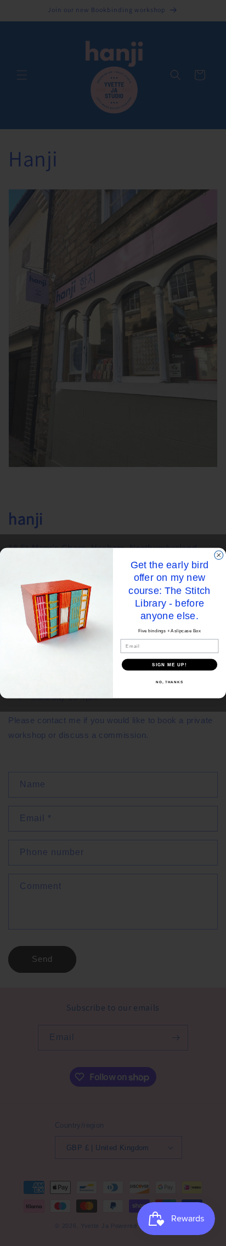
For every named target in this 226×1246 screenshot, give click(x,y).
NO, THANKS (169, 682)
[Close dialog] (218, 555)
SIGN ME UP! (169, 664)
